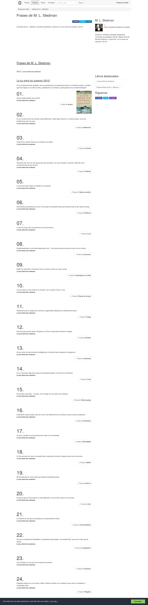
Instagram (113, 98)
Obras (43, 2)
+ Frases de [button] (66, 104)
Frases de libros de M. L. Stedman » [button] (108, 87)
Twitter (82, 21)
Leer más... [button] (54, 601)
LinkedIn (88, 21)
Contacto (51, 2)
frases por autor (23, 9)
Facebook (76, 21)
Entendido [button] (138, 601)
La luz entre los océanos (105, 81)
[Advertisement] (53, 44)
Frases (26, 2)
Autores (35, 2)
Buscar (81, 3)
